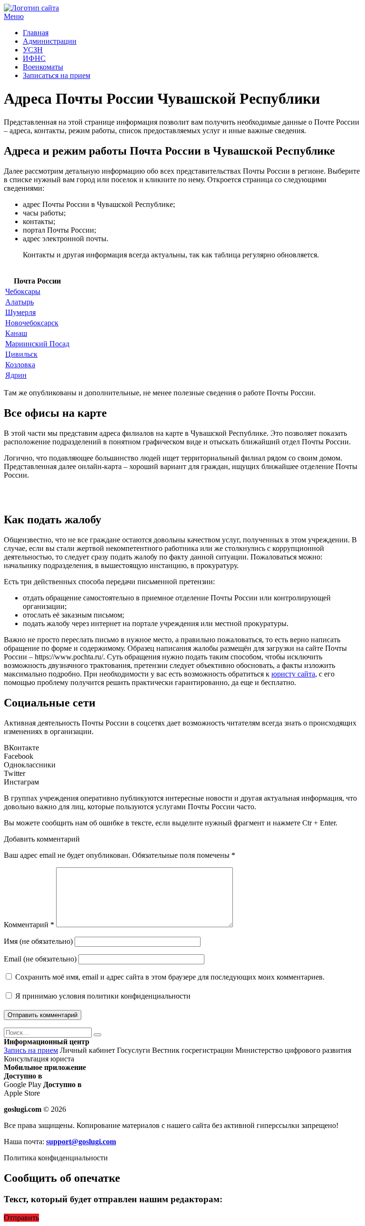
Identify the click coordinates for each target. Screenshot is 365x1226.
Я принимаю (102, 996)
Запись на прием (31, 1050)
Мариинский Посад (37, 344)
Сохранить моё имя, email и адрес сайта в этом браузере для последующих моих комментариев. (170, 977)
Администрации (50, 41)
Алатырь (19, 302)
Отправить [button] (21, 1218)
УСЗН (33, 50)
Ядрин (16, 375)
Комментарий (29, 925)
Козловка (20, 365)
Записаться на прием (56, 75)
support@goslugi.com (81, 1142)
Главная (35, 33)
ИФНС (34, 58)
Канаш (16, 333)
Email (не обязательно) (40, 959)
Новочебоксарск (31, 323)
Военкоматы (43, 67)
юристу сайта (293, 674)
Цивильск (21, 354)
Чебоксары (22, 291)
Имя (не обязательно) (38, 941)
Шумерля (20, 312)
